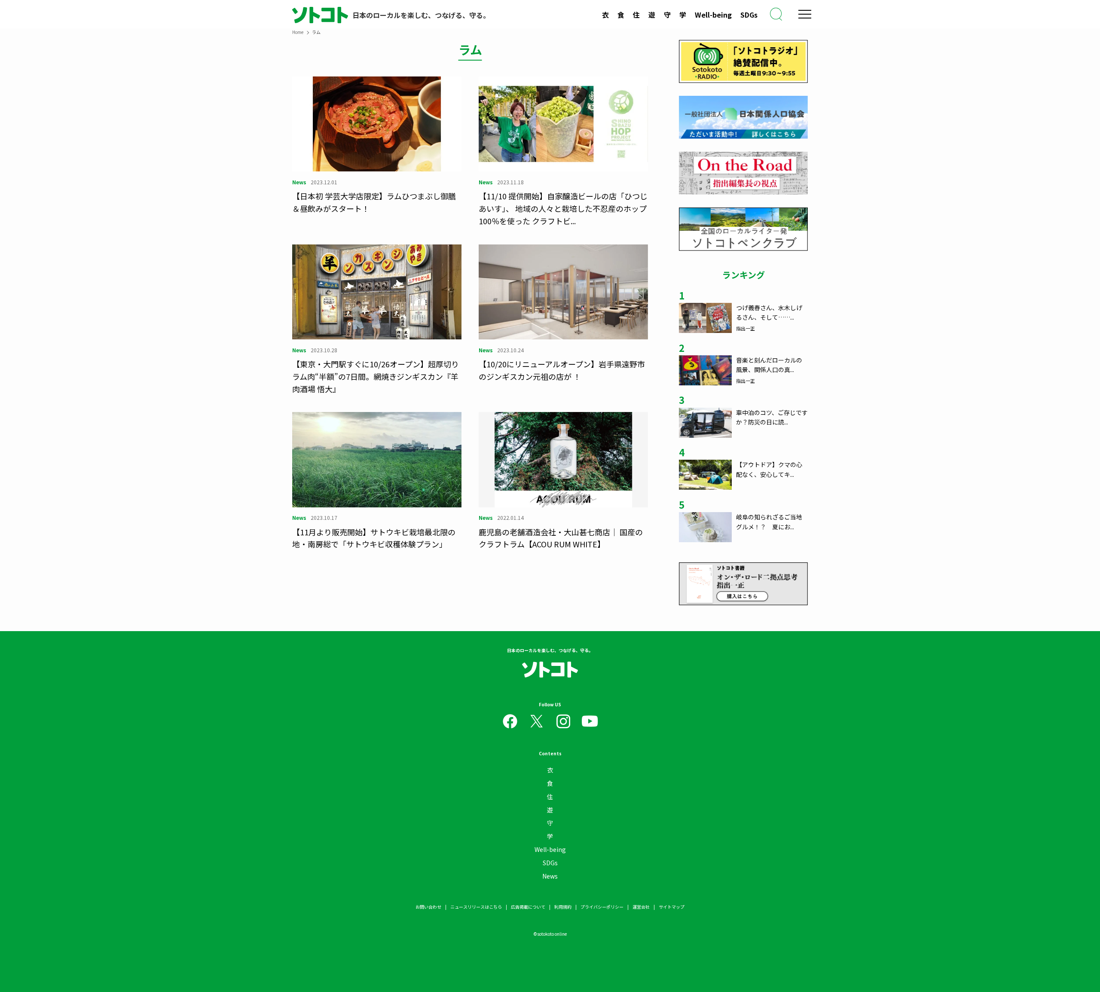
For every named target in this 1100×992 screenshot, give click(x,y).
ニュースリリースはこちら (476, 906)
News (550, 876)
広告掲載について (528, 906)
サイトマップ (671, 906)
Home (297, 32)
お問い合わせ (428, 906)
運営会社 (641, 906)
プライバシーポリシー (602, 906)
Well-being (713, 14)
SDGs (749, 14)
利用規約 (562, 906)
